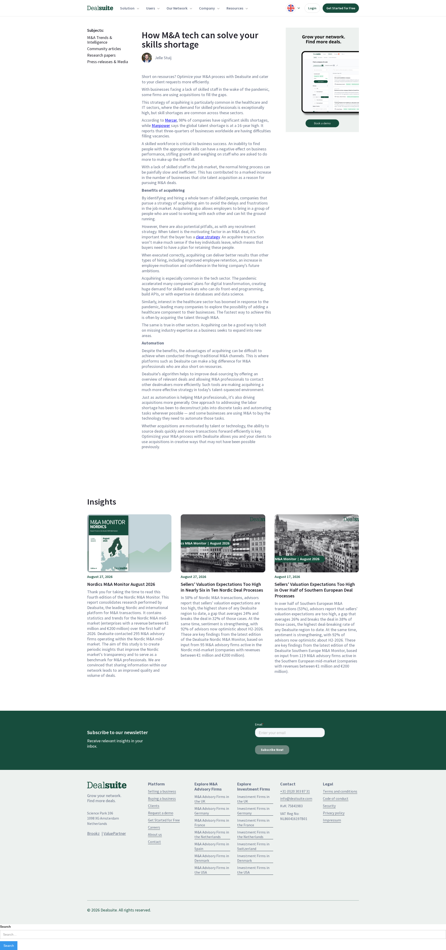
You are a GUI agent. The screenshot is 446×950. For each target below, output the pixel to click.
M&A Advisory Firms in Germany (211, 810)
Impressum (332, 820)
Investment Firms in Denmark (253, 858)
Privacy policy (333, 813)
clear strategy (208, 237)
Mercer (171, 120)
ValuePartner (115, 833)
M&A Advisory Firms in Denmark (211, 858)
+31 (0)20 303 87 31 (295, 791)
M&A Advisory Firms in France (211, 822)
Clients (153, 805)
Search (5, 926)
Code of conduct (335, 798)
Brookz (93, 833)
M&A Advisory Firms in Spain (211, 846)
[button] (129, 8)
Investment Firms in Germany (253, 810)
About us (155, 834)
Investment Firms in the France (253, 822)
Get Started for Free (340, 8)
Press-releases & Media (107, 61)
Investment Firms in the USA (253, 870)
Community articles (104, 48)
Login (312, 8)
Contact (154, 841)
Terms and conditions (340, 791)
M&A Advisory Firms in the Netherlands (211, 834)
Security (329, 805)
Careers (154, 827)
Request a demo (160, 813)
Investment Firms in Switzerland (253, 846)
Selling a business (162, 791)
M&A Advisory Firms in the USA (211, 870)
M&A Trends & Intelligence (99, 40)
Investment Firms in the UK (253, 799)
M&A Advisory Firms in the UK (211, 799)
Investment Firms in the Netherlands (253, 834)
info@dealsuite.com (296, 798)
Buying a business (162, 798)
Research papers (101, 55)
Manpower (161, 125)
